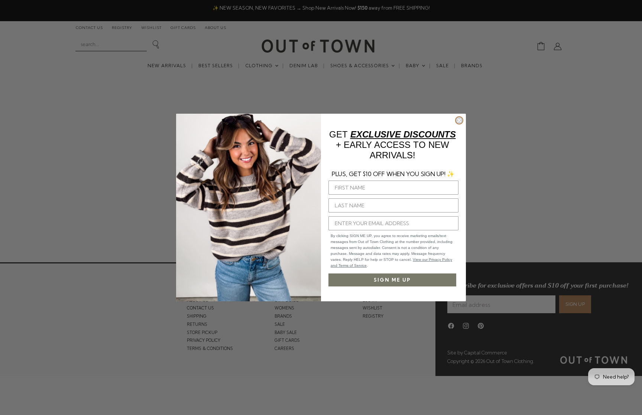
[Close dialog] (459, 120)
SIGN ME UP (392, 280)
